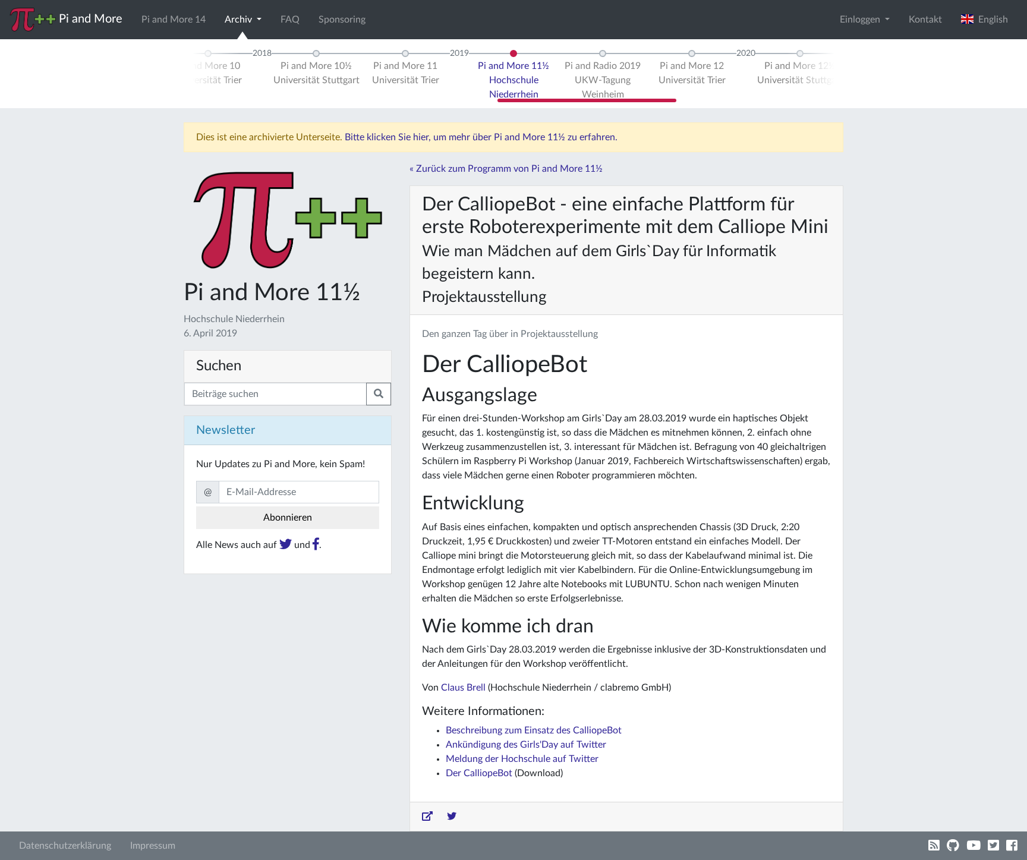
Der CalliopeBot (479, 773)
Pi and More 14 (173, 19)
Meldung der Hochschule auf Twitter (522, 759)
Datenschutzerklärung (65, 845)
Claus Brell (463, 687)
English (991, 19)
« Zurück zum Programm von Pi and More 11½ (506, 169)
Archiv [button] (239, 19)
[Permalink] (427, 816)
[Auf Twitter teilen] (451, 816)
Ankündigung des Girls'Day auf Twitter (526, 744)
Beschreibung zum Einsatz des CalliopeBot (534, 730)
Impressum (152, 845)
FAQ (290, 19)
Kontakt (925, 19)
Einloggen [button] (861, 19)
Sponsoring (342, 19)
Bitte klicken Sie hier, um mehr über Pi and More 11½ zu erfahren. (481, 137)
